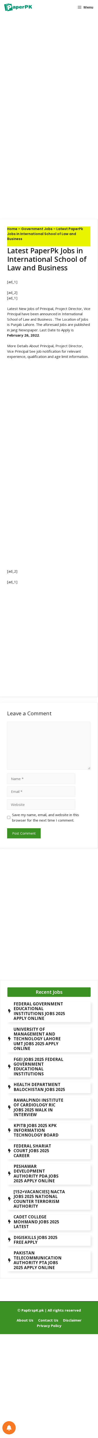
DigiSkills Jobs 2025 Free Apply (36, 1240)
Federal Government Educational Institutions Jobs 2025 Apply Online (39, 1011)
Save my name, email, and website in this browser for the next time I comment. (45, 817)
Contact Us (48, 1320)
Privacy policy (49, 1325)
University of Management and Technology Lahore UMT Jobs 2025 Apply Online (37, 1038)
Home (12, 229)
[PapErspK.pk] (17, 7)
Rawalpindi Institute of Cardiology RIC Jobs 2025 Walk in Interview (38, 1107)
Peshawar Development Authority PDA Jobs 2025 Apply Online (36, 1174)
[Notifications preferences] (9, 1427)
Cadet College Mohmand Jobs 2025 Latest (36, 1221)
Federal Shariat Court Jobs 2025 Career (32, 1150)
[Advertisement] (49, 69)
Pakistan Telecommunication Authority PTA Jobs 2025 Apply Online (38, 1260)
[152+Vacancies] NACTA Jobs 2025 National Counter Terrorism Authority (39, 1199)
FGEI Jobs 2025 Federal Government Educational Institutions (38, 1067)
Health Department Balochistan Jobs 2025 (39, 1087)
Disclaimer (72, 1320)
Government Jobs (37, 229)
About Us (25, 1320)
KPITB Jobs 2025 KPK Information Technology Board (36, 1130)
